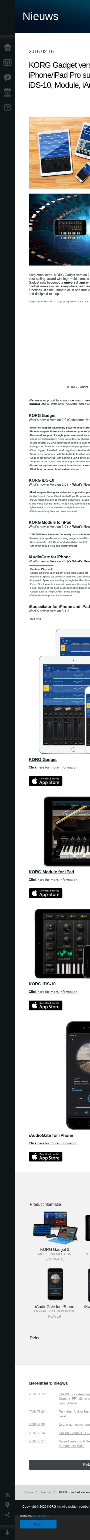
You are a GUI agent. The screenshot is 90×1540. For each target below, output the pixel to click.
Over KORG (9, 1532)
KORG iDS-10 (42, 983)
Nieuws (9, 1495)
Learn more (41, 1515)
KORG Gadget (43, 759)
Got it (38, 1524)
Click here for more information (53, 767)
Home (9, 47)
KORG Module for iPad (51, 871)
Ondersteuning (9, 107)
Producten (9, 62)
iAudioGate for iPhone (51, 1135)
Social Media (9, 1515)
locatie (9, 1505)
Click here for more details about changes (56, 469)
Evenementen (9, 92)
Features (9, 77)
